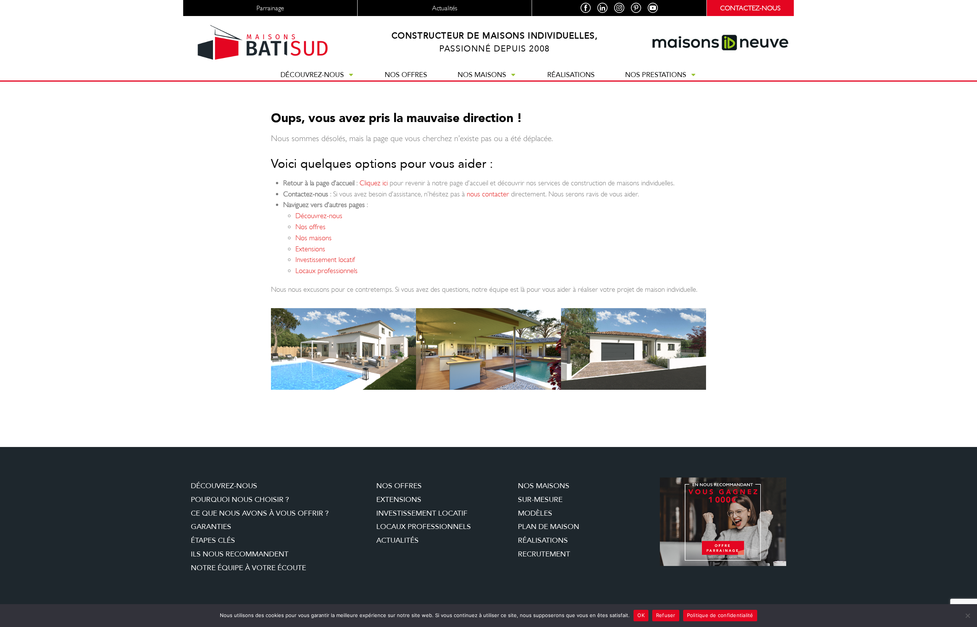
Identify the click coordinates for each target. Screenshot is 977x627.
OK (641, 615)
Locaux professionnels (326, 270)
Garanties (211, 527)
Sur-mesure (540, 500)
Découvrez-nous (312, 74)
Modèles (535, 513)
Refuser (666, 615)
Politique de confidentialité (720, 615)
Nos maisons (482, 74)
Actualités (397, 540)
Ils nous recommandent (240, 554)
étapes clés (213, 540)
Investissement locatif (325, 259)
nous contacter (488, 194)
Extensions (310, 249)
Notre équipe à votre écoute (248, 568)
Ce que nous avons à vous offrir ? (260, 513)
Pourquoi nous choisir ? (240, 500)
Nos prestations (655, 74)
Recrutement (544, 554)
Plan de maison (548, 527)
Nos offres (406, 74)
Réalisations (571, 74)
